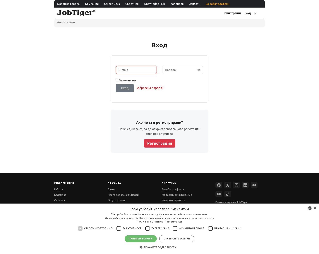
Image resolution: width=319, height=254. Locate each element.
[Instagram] (236, 185)
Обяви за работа (68, 3)
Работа (58, 189)
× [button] (314, 208)
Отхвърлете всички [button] (177, 238)
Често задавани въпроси (123, 194)
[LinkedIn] (245, 185)
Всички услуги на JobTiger (231, 202)
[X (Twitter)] (227, 185)
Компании (92, 3)
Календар (177, 3)
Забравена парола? (149, 88)
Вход (247, 13)
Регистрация (232, 13)
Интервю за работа (173, 200)
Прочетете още (173, 221)
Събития (59, 200)
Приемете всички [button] (140, 238)
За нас (111, 189)
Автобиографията (173, 189)
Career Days (112, 3)
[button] (159, 247)
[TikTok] (227, 194)
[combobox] (310, 208)
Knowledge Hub (154, 3)
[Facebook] (218, 185)
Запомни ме (127, 80)
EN (254, 13)
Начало (61, 22)
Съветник (132, 3)
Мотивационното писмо (177, 194)
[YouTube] (218, 194)
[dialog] (159, 229)
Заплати (194, 3)
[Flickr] (254, 185)
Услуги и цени (116, 200)
